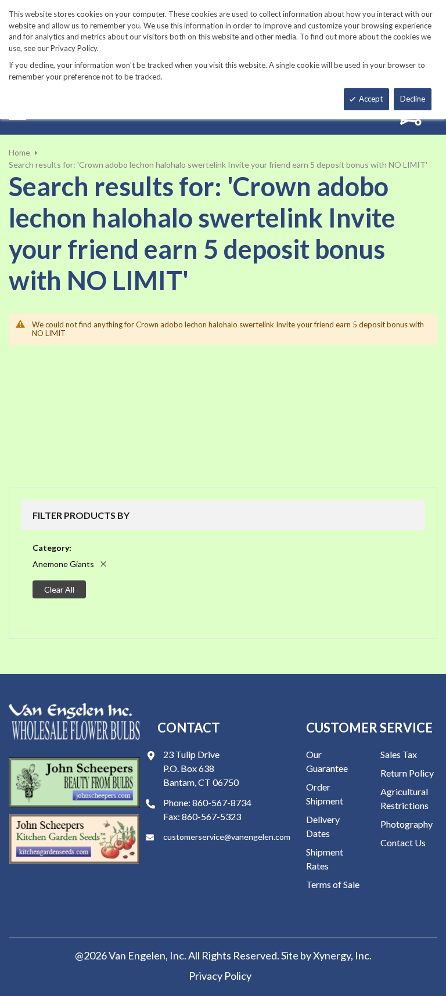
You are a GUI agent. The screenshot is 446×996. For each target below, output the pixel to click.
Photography (406, 823)
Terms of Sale (332, 884)
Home (19, 152)
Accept (371, 98)
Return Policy (407, 772)
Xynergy (332, 955)
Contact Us (403, 842)
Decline (412, 98)
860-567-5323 (211, 816)
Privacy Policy (220, 975)
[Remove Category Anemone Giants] (103, 564)
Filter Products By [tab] (81, 515)
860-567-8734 (221, 802)
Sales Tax (398, 754)
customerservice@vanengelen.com (226, 837)
